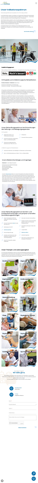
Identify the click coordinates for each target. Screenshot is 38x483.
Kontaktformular (28, 475)
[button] (2, 481)
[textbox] (22, 404)
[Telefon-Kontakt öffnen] (34, 478)
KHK (14, 223)
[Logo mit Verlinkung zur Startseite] (5, 3)
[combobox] (22, 404)
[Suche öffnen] (34, 473)
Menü (36, 3)
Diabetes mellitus (24, 232)
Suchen (26, 461)
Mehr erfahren (31, 121)
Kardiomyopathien (7, 229)
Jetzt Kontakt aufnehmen (29, 31)
